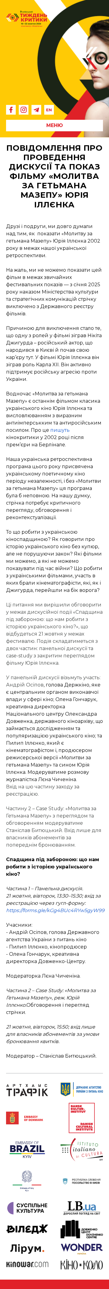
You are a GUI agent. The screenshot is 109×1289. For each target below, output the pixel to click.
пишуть (60, 430)
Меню (54, 125)
